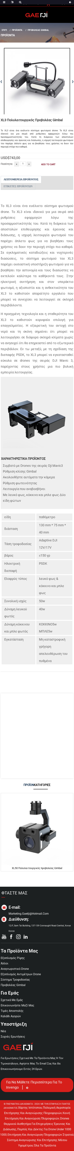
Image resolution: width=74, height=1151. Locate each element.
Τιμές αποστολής (12, 1011)
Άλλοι (4, 963)
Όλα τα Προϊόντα (45, 1145)
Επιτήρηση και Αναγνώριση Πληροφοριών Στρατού (41, 1134)
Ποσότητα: (7, 163)
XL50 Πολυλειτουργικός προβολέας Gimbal (37, 868)
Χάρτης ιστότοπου (30, 1107)
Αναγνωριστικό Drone (15, 969)
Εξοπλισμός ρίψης (13, 958)
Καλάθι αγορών (11, 1016)
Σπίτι (4, 30)
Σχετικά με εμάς (12, 1000)
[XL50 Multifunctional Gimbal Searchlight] (37, 829)
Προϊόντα (17, 30)
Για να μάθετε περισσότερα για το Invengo (34, 1085)
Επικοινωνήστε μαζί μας (17, 1005)
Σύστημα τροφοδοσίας (15, 979)
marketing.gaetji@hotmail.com (29, 913)
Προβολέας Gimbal (38, 30)
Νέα (3, 1031)
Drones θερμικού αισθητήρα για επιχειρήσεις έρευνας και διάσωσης (36, 1124)
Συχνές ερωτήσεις (13, 1036)
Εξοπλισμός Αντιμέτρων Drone (21, 974)
